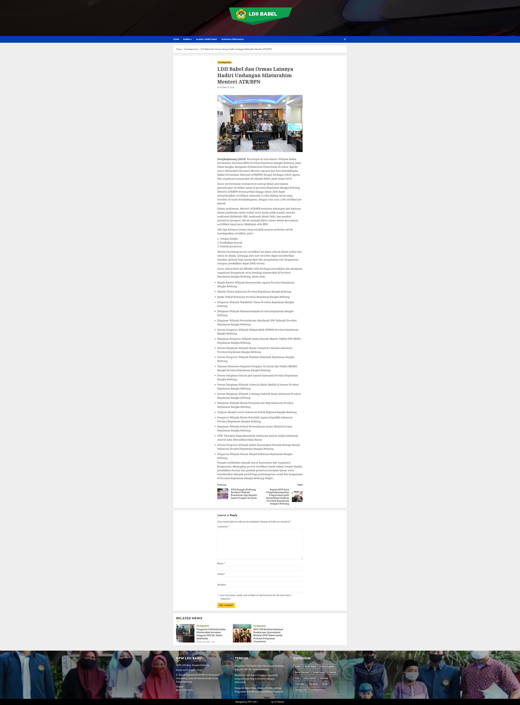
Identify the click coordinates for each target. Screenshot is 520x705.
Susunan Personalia (232, 39)
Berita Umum (318, 672)
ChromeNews (264, 701)
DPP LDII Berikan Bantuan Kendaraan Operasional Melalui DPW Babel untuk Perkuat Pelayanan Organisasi (268, 635)
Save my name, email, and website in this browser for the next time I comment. (255, 597)
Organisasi (300, 683)
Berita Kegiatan (327, 666)
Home (176, 39)
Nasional (324, 678)
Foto (297, 678)
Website (221, 584)
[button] (345, 39)
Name (221, 563)
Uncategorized (224, 62)
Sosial (325, 683)
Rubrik (186, 39)
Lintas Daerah (309, 678)
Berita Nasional (302, 672)
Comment (223, 526)
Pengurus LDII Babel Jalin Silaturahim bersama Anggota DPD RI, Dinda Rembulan (210, 634)
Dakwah (332, 672)
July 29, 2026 (204, 642)
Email (221, 574)
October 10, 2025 (227, 88)
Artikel (298, 666)
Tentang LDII (301, 689)
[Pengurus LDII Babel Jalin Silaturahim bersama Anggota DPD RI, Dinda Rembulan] (185, 633)
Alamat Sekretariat (206, 39)
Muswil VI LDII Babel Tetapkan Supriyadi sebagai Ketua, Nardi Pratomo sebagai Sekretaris (256, 679)
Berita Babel (310, 666)
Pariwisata (313, 683)
